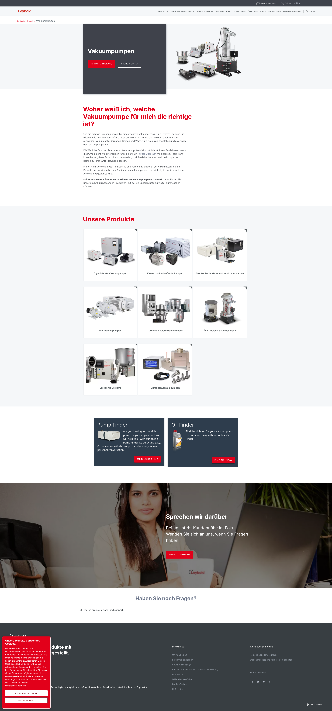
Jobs (262, 11)
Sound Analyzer (180, 664)
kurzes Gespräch (147, 153)
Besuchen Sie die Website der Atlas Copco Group (125, 687)
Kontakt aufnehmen (179, 555)
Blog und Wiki (223, 11)
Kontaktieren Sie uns (101, 64)
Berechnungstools (181, 659)
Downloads (239, 11)
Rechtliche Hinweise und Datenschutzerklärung (195, 669)
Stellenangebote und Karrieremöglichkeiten (271, 659)
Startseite (21, 21)
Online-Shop (127, 64)
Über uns (252, 11)
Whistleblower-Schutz (183, 679)
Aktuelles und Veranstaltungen (283, 11)
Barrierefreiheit (179, 684)
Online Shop (178, 655)
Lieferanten (177, 689)
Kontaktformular (258, 672)
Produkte (163, 11)
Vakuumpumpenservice (182, 11)
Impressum (177, 674)
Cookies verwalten (26, 700)
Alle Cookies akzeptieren (26, 693)
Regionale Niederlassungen (263, 655)
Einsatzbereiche (205, 11)
